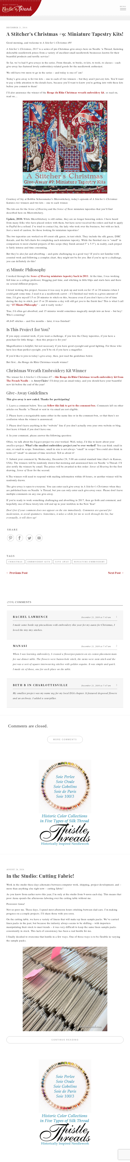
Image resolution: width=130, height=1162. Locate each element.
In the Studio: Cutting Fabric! (40, 876)
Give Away (62, 561)
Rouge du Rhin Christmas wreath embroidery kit (75, 92)
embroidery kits (39, 561)
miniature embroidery (89, 561)
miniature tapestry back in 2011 (59, 276)
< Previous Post (16, 573)
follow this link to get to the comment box (71, 405)
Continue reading (87, 1040)
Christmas (15, 561)
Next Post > (116, 573)
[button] (123, 7)
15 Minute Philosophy (24, 305)
